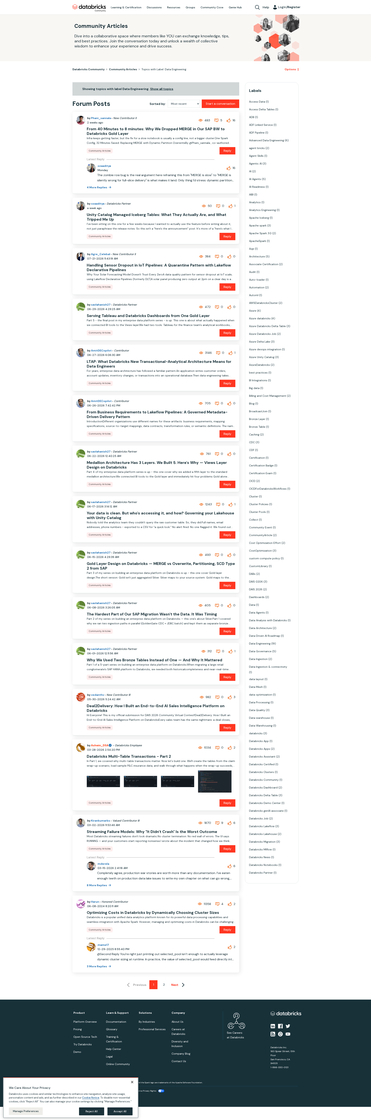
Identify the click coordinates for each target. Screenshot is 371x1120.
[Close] (132, 1082)
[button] (251, 550)
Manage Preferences (26, 1111)
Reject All (91, 1111)
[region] (70, 1097)
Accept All (120, 1111)
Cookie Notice (90, 1097)
